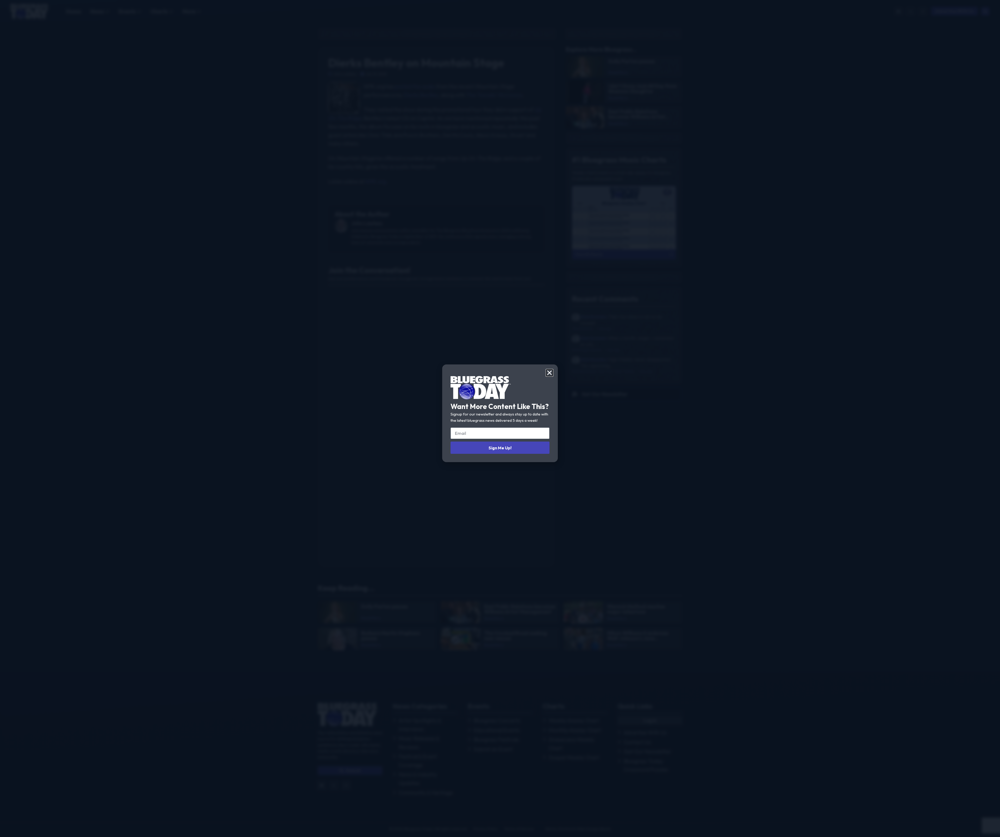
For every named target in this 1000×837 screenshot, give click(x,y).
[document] (500, 418)
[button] (549, 373)
